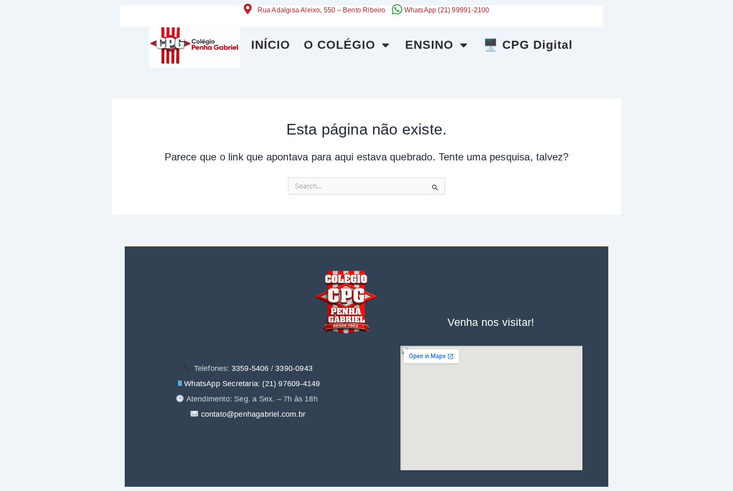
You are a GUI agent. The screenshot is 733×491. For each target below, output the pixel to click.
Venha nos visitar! (491, 322)
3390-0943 (294, 368)
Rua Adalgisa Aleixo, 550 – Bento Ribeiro (321, 10)
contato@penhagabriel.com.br (252, 414)
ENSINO (429, 44)
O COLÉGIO (339, 44)
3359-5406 (250, 368)
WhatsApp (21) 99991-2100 (447, 10)
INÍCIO (270, 44)
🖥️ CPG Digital (528, 44)
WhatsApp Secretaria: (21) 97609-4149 (252, 383)
